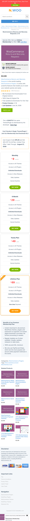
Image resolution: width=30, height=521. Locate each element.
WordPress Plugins (6, 497)
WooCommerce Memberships (12, 518)
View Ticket (4, 486)
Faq (2, 477)
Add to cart (7, 110)
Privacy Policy (4, 481)
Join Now (15, 5)
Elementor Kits (5, 504)
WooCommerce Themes (7, 499)
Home (3, 26)
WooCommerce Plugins (11, 26)
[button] (16, 21)
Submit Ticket (4, 484)
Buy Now (15, 187)
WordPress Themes (6, 501)
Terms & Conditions (6, 479)
